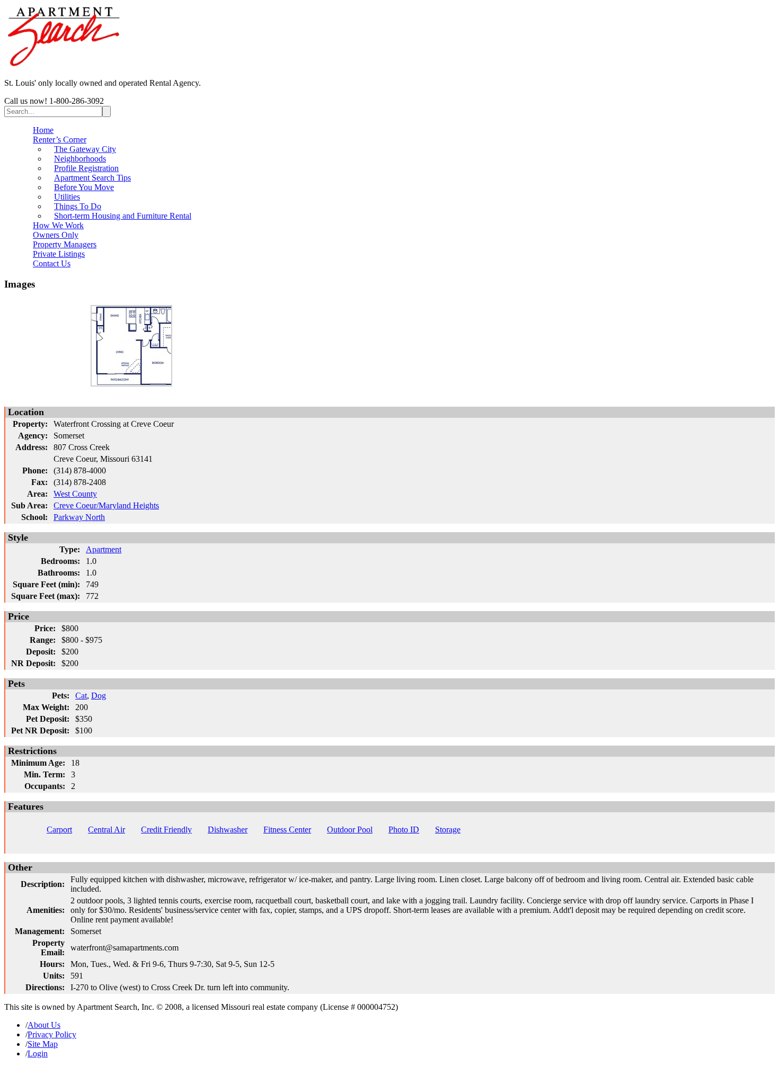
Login (38, 1053)
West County (75, 493)
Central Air (106, 829)
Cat (81, 695)
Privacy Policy (52, 1034)
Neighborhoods (80, 158)
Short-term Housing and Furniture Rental (122, 215)
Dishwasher (227, 829)
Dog (98, 695)
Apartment (103, 549)
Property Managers (64, 244)
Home (43, 130)
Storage (448, 829)
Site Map (43, 1043)
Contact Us (51, 263)
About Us (44, 1024)
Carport (59, 829)
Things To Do (77, 206)
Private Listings (59, 253)
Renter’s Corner (59, 139)
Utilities (67, 196)
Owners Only (55, 234)
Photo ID (403, 829)
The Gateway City (85, 149)
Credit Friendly (166, 829)
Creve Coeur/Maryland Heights (106, 505)
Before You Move (84, 187)
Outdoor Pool (350, 829)
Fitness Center (287, 829)
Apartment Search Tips (92, 177)
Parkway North (79, 517)
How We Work (58, 225)
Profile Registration (86, 168)
